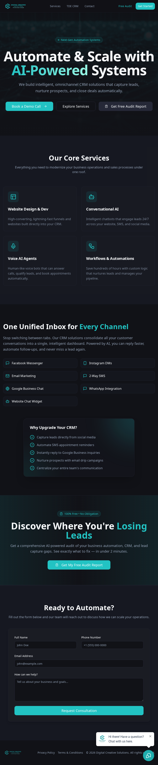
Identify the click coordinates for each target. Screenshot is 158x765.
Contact (89, 6)
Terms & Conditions (70, 752)
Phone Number (91, 637)
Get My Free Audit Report (82, 565)
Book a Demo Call (26, 106)
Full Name (21, 637)
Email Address (23, 656)
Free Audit (125, 6)
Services (55, 6)
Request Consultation (79, 710)
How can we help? (26, 674)
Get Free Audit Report (128, 106)
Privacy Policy (46, 752)
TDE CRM (72, 6)
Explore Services (76, 106)
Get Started (145, 6)
